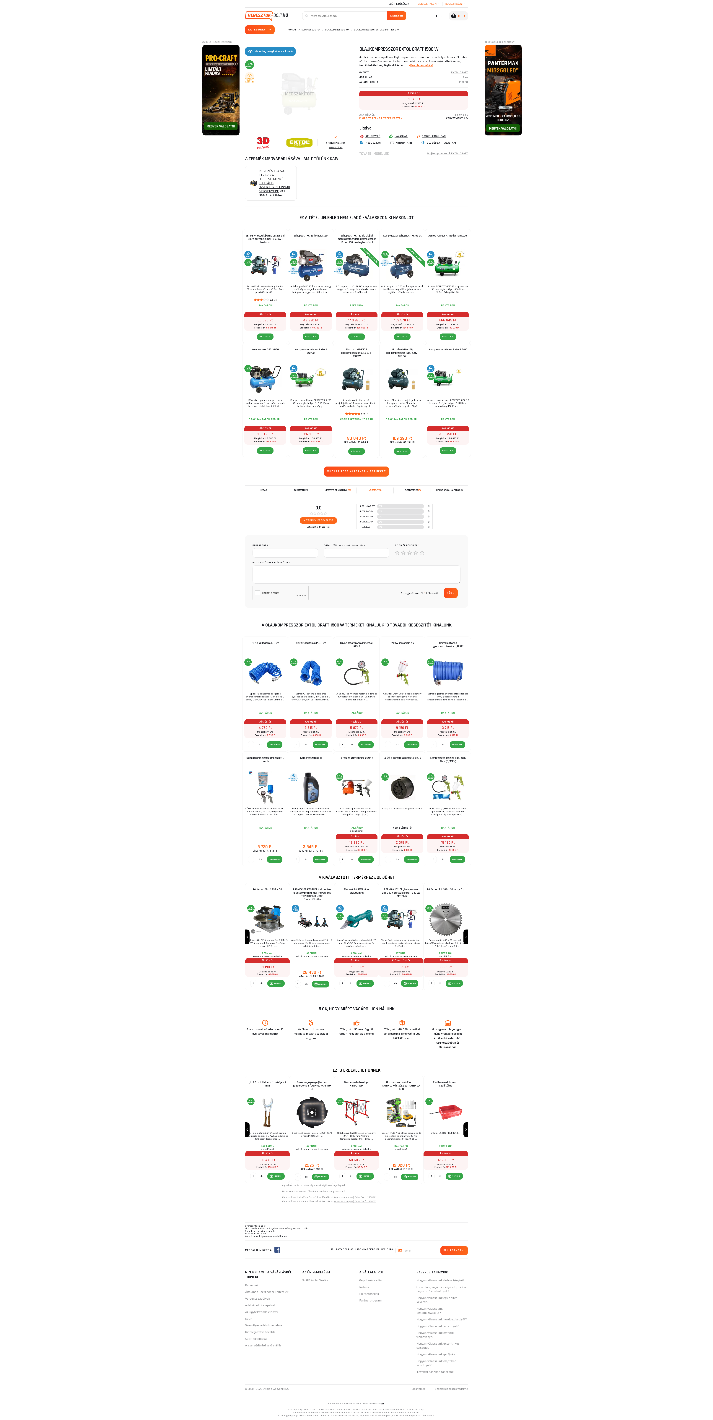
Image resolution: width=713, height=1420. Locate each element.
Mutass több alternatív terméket (356, 471)
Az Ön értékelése (407, 545)
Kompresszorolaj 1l (311, 758)
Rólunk (364, 1287)
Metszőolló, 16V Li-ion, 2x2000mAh (356, 891)
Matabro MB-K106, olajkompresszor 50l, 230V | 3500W (356, 353)
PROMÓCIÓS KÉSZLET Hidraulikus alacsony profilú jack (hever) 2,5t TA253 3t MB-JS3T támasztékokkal (312, 894)
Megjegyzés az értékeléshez (272, 562)
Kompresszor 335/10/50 (265, 350)
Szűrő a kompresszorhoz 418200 (402, 758)
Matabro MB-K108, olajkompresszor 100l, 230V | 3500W (402, 353)
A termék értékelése (318, 520)
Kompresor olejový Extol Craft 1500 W (354, 1197)
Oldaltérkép (419, 1388)
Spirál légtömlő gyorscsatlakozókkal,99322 (448, 644)
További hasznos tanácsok (435, 1372)
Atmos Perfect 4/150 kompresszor (448, 236)
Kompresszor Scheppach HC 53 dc (402, 236)
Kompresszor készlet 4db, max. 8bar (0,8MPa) (448, 759)
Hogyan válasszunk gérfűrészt (437, 1354)
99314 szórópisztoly (402, 643)
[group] (267, 937)
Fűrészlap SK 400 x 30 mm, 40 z (445, 889)
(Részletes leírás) (421, 65)
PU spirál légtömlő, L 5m (265, 643)
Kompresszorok (311, 29)
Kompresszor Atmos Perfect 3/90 (448, 350)
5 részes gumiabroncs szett (357, 758)
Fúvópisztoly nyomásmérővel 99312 (356, 644)
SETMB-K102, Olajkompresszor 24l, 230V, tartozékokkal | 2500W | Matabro (265, 239)
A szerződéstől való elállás (263, 1345)
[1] (397, 552)
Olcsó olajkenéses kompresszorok (327, 1191)
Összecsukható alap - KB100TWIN (356, 1084)
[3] (409, 552)
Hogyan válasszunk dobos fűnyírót (440, 1280)
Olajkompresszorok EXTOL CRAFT (447, 154)
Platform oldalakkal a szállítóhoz (445, 1084)
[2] (403, 552)
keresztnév (261, 545)
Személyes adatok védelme (263, 1325)
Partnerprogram (370, 1300)
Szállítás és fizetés (315, 1280)
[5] (422, 552)
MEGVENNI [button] (278, 983)
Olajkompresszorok (337, 29)
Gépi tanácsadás (370, 1280)
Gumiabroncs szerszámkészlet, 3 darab (265, 759)
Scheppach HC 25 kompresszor (311, 236)
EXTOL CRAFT (459, 73)
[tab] (375, 490)
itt (382, 1403)
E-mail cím (346, 545)
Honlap (292, 29)
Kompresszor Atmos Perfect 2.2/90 (311, 351)
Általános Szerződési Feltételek (267, 1292)
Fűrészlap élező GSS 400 (267, 889)
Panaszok (252, 1285)
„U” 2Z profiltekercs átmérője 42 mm (267, 1084)
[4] (416, 552)
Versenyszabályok (257, 1298)
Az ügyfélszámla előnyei (261, 1312)
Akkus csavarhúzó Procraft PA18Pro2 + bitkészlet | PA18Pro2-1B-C (401, 1085)
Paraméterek (301, 490)
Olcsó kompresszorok (294, 1191)
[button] (276, 983)
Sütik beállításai (256, 1338)
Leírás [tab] (264, 490)
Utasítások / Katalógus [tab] (449, 490)
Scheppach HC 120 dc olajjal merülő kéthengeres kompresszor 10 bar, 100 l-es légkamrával (357, 239)
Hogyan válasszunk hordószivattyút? (441, 1319)
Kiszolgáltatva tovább (260, 1332)
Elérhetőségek (399, 3)
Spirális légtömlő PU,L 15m (311, 643)
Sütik (248, 1318)
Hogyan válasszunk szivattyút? (437, 1326)
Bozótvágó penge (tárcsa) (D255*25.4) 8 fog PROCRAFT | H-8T (312, 1085)
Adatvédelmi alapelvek (260, 1305)
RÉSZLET (265, 337)
